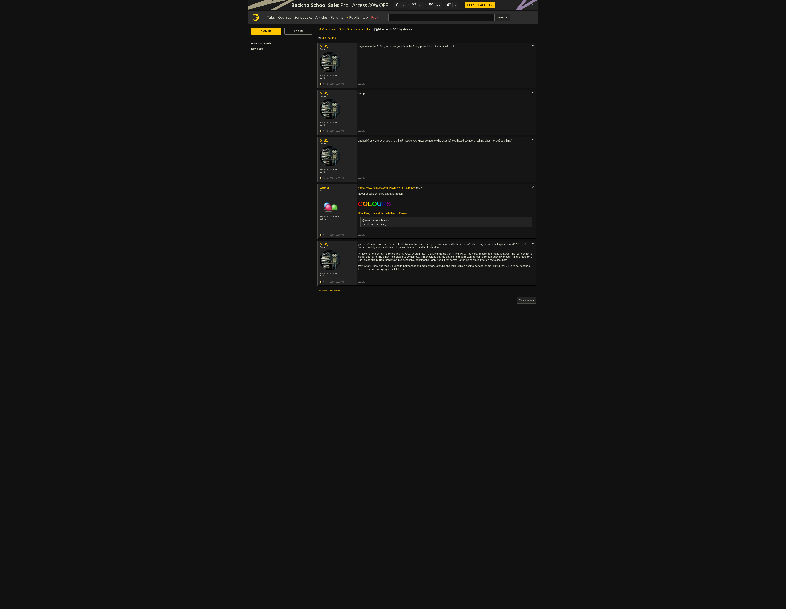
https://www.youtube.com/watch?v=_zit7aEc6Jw (386, 187)
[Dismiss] (532, 5)
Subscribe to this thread (329, 291)
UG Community (326, 29)
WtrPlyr (324, 187)
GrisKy (324, 46)
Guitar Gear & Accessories (355, 29)
